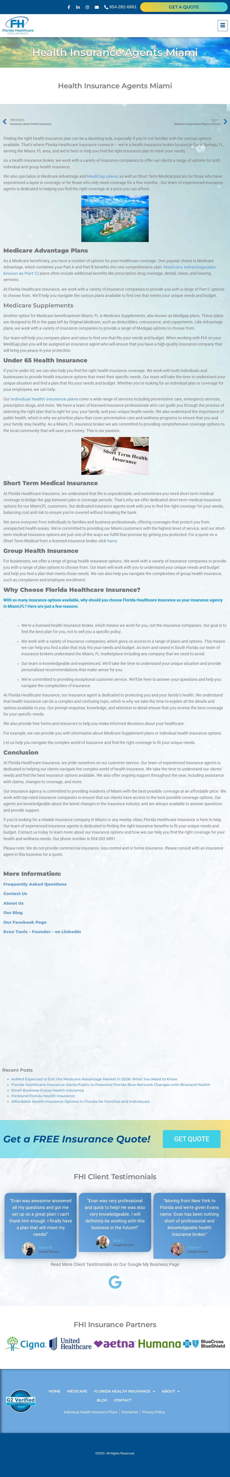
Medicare (77, 1391)
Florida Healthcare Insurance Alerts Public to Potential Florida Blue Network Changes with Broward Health (110, 1085)
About (168, 1391)
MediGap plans (102, 176)
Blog (102, 1400)
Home (54, 1391)
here (112, 540)
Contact (123, 1400)
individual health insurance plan (43, 399)
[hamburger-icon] (223, 25)
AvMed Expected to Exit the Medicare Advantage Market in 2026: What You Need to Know (94, 1079)
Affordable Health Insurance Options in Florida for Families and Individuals (80, 1101)
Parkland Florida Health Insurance (43, 1096)
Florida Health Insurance (122, 1391)
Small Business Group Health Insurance (47, 1090)
